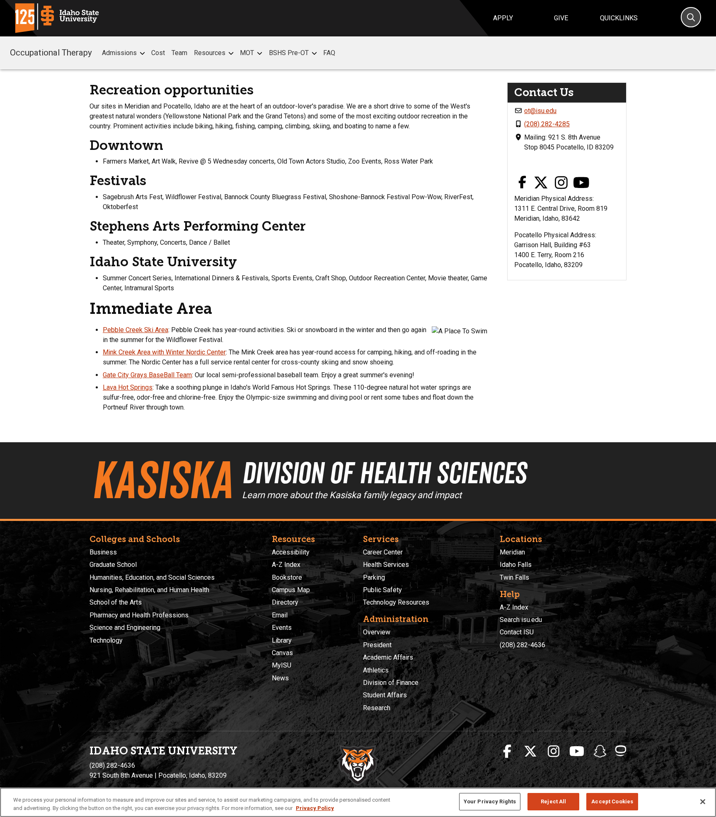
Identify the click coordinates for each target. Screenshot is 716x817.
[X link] (541, 183)
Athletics (376, 670)
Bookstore (287, 577)
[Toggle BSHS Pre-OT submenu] (314, 53)
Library (282, 640)
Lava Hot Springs (127, 387)
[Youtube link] (581, 183)
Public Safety (382, 590)
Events (282, 627)
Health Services (386, 565)
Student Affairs (385, 695)
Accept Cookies (612, 801)
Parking (374, 577)
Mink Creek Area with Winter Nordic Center (164, 352)
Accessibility (291, 552)
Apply (503, 18)
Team (179, 53)
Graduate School (113, 565)
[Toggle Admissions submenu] (142, 53)
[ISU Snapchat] (600, 751)
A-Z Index (286, 565)
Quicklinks (619, 18)
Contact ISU (517, 632)
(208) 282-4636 (522, 645)
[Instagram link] (561, 183)
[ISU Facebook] (507, 751)
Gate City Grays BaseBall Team (147, 375)
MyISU (281, 665)
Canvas (282, 653)
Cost (158, 53)
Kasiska (162, 480)
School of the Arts (116, 602)
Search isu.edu (521, 620)
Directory (285, 602)
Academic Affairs (388, 657)
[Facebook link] (522, 183)
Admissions (119, 53)
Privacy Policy (315, 808)
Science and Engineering (125, 627)
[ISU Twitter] (530, 751)
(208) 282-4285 (547, 124)
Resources (209, 53)
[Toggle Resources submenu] (231, 53)
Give (561, 18)
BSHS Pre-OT (289, 53)
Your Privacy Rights (490, 801)
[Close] (703, 802)
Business (103, 552)
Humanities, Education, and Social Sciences (152, 577)
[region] (358, 802)
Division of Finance (390, 683)
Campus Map (291, 590)
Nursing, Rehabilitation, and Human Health (149, 590)
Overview (376, 632)
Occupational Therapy (51, 53)
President (377, 645)
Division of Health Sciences (384, 472)
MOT (247, 53)
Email (280, 615)
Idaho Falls (516, 565)
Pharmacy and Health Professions (139, 615)
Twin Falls (514, 577)
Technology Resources (396, 602)
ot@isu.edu (540, 111)
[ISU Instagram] (553, 751)
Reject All (553, 801)
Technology (106, 640)
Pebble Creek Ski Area (135, 330)
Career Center (383, 552)
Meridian (512, 552)
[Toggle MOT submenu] (259, 53)
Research (376, 708)
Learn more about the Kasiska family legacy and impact (352, 495)
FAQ (329, 53)
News (280, 678)
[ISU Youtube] (576, 751)
